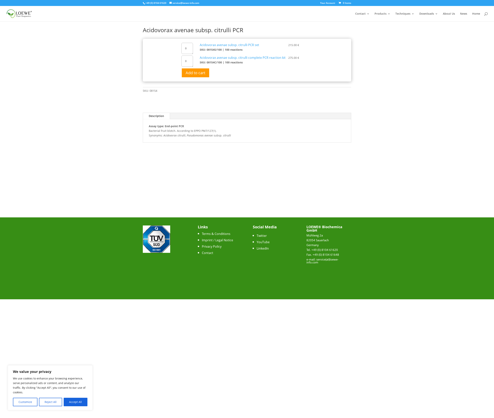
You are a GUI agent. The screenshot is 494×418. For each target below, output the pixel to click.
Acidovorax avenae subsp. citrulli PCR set (229, 45)
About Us (449, 13)
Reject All (51, 402)
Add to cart (195, 72)
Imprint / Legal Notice (217, 240)
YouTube (263, 242)
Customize (25, 402)
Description (156, 116)
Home (476, 13)
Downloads (426, 13)
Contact (360, 13)
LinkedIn (263, 248)
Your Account (327, 3)
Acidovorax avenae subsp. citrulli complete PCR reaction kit (243, 58)
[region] (50, 387)
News (463, 13)
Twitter (262, 236)
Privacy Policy (212, 246)
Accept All (75, 402)
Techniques (402, 13)
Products (381, 13)
